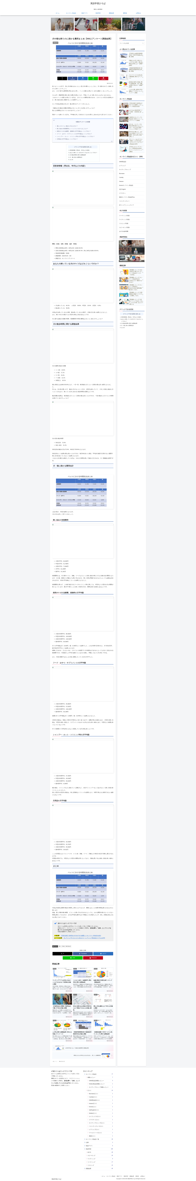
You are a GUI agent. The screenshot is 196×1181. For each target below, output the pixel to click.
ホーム (103, 1176)
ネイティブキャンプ (125, 169)
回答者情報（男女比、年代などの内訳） (80, 150)
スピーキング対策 (124, 227)
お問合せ (142, 1176)
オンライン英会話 (111, 1176)
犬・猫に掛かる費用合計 (76, 157)
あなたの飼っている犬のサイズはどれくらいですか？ (83, 152)
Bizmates (121, 173)
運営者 (137, 1176)
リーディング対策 (124, 215)
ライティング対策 (124, 219)
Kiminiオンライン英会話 (126, 185)
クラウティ (122, 193)
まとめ (71, 159)
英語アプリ (119, 1176)
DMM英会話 (122, 161)
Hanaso (121, 181)
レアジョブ (122, 165)
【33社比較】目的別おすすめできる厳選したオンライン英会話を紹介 (81, 935)
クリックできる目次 (80, 147)
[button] (143, 43)
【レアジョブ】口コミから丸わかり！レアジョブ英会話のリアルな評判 (84, 938)
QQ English (122, 189)
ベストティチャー (124, 201)
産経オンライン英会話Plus (127, 197)
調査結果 (56, 946)
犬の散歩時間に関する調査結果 (78, 155)
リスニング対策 (123, 223)
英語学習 (126, 1176)
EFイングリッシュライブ (126, 205)
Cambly (121, 177)
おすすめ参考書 (123, 231)
